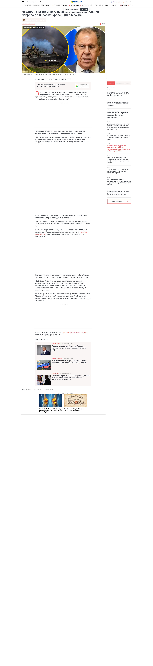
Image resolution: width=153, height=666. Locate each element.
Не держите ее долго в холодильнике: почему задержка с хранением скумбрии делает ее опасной (119, 182)
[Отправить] (40, 2)
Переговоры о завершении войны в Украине (37, 5)
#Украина (28, 389)
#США (34, 389)
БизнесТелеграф (87, 5)
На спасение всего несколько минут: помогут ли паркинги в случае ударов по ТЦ (118, 93)
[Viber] (114, 1)
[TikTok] (126, 2)
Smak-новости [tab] (120, 83)
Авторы (124, 5)
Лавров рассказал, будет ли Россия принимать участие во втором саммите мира (69, 348)
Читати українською (28, 24)
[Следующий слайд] (132, 5)
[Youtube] (119, 2)
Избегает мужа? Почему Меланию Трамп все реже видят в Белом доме (118, 137)
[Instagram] (123, 2)
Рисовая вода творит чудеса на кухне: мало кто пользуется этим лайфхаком (118, 103)
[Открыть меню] (22, 2)
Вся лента (110, 87)
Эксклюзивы (75, 5)
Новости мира (55, 373)
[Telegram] (116, 2)
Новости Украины (56, 343)
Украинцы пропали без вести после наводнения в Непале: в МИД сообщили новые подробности (118, 114)
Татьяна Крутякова (30, 20)
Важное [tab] (128, 83)
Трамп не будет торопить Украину (74, 332)
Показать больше (116, 201)
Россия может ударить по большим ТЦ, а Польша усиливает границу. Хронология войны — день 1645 (118, 148)
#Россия (39, 389)
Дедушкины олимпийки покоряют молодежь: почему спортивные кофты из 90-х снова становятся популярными (118, 126)
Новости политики (57, 358)
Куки (75, 9)
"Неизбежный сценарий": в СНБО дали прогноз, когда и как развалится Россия (69, 362)
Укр (130, 2)
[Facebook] (111, 2)
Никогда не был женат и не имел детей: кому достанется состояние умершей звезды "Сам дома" (118, 192)
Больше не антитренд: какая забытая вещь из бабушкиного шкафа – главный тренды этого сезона (117, 160)
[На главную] (76, 2)
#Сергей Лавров (48, 389)
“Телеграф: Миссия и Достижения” (106, 5)
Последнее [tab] (111, 83)
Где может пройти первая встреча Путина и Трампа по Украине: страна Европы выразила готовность (71, 377)
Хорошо (84, 9)
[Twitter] (121, 2)
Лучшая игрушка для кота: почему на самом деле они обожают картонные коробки (118, 171)
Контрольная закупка (60, 5)
